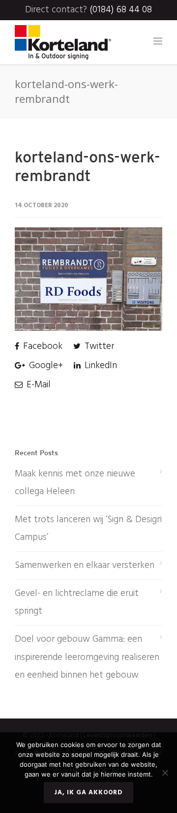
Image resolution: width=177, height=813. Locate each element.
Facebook (41, 346)
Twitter (98, 346)
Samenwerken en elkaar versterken (84, 565)
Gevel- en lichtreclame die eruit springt (77, 602)
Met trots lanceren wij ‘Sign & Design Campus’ (88, 528)
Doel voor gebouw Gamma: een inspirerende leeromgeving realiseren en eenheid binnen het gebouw (87, 657)
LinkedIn (99, 365)
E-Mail (37, 384)
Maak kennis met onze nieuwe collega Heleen (75, 483)
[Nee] (165, 773)
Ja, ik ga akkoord (88, 792)
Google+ (45, 365)
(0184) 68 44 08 (120, 9)
